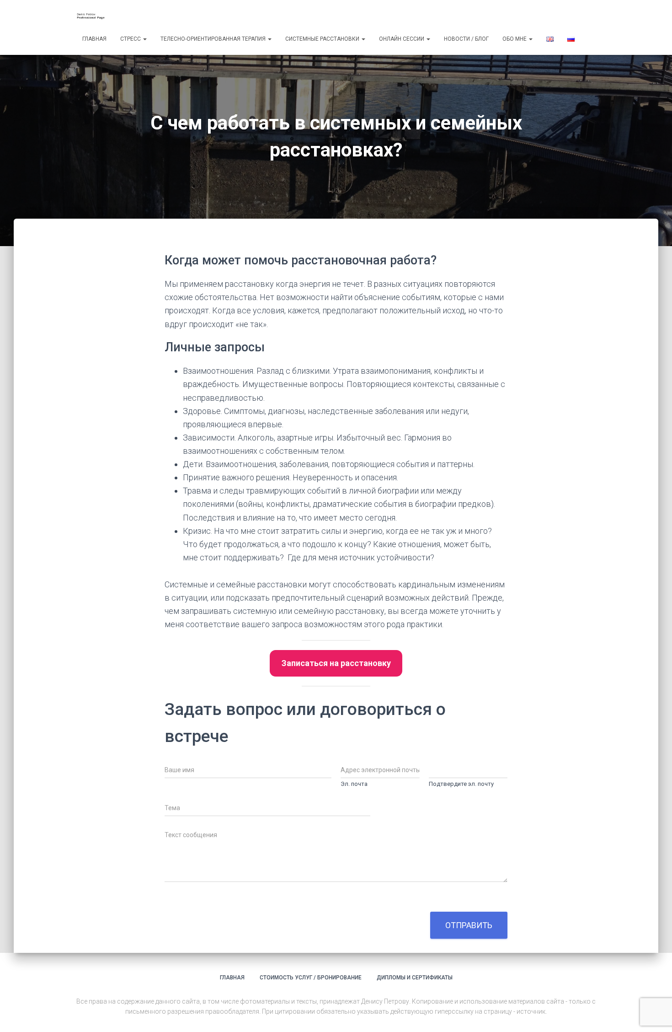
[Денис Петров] (93, 16)
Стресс (131, 39)
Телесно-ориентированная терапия (213, 39)
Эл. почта (354, 783)
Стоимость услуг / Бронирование (311, 977)
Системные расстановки (323, 39)
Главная (94, 39)
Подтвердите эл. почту (461, 783)
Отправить (468, 925)
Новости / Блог (466, 39)
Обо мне (515, 39)
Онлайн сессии (402, 39)
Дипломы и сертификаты (415, 977)
